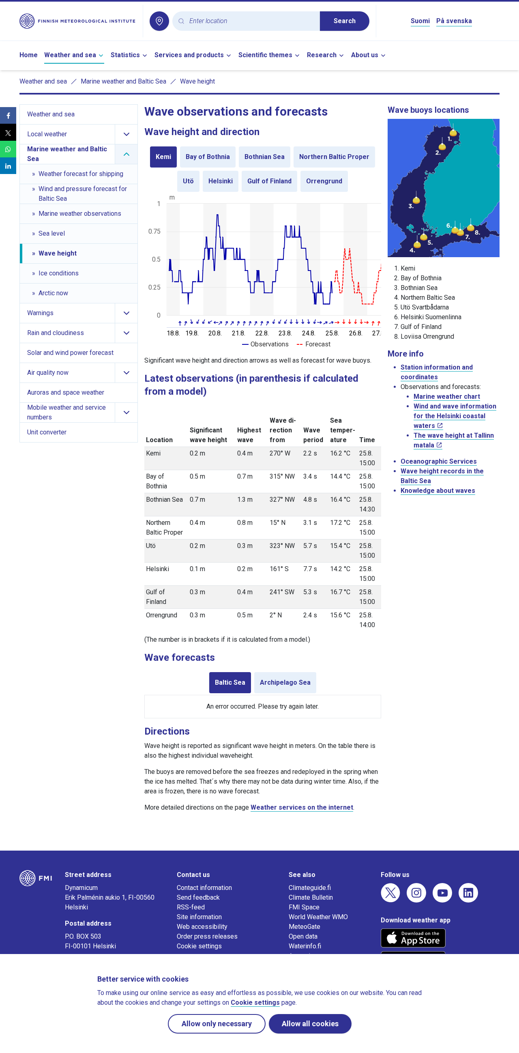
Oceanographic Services (439, 461)
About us (364, 55)
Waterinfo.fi (305, 946)
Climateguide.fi (310, 888)
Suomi (420, 21)
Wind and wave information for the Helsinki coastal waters (455, 416)
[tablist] (262, 169)
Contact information (204, 888)
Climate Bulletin (311, 897)
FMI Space (304, 907)
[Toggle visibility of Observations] (265, 344)
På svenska (454, 21)
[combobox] (251, 21)
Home (28, 55)
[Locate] (159, 21)
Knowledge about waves (438, 490)
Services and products (189, 55)
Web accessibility (202, 927)
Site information (199, 917)
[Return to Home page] (77, 21)
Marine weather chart (447, 396)
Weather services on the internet (302, 807)
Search (345, 21)
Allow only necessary (217, 1023)
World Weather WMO (318, 917)
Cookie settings (199, 946)
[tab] (163, 157)
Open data (303, 936)
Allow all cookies (310, 1023)
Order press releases (207, 936)
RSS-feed (191, 907)
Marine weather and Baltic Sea (123, 81)
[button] (8, 115)
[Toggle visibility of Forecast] (313, 344)
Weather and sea (70, 55)
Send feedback (198, 897)
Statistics (125, 55)
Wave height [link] (197, 81)
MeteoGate (304, 927)
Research (322, 55)
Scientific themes (265, 55)
